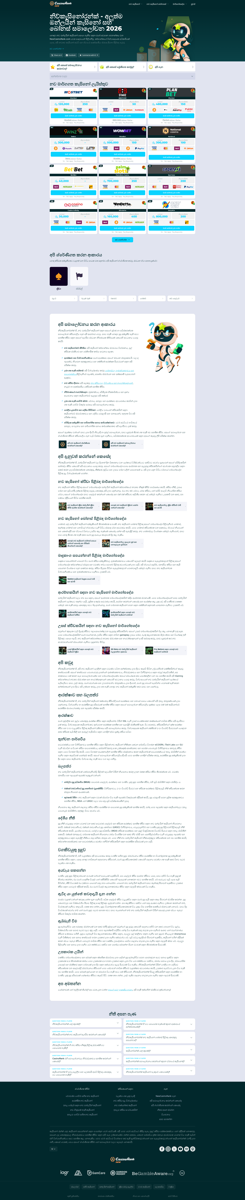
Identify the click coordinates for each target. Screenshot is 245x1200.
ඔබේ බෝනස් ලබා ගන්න (73, 116)
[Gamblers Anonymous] (78, 1173)
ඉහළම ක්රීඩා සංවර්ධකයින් (125, 1109)
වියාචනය (165, 1114)
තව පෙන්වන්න (121, 239)
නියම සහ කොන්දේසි (141, 1196)
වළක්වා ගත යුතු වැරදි (125, 1096)
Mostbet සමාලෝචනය (73, 120)
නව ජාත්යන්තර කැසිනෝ (125, 1105)
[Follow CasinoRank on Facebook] (162, 1149)
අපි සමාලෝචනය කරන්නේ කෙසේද (166, 1100)
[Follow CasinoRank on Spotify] (186, 1149)
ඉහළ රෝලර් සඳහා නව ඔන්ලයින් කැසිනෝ (82, 1105)
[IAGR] (64, 1173)
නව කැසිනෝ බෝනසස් (156, 4)
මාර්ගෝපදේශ (178, 4)
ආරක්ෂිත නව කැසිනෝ (82, 1100)
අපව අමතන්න (165, 1119)
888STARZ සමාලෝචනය (122, 120)
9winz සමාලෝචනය (73, 158)
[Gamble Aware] (153, 1173)
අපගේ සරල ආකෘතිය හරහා (120, 989)
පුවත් (193, 4)
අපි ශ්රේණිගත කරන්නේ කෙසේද (165, 1105)
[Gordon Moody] (118, 1173)
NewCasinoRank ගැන (166, 1096)
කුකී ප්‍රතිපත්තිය (73, 1196)
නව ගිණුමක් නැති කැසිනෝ (82, 1109)
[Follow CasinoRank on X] (174, 1149)
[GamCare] (96, 1173)
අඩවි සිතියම (173, 1196)
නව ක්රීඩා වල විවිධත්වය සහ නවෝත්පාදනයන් (112, 383)
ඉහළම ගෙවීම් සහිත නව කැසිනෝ (82, 1114)
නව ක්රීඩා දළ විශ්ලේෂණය (125, 1100)
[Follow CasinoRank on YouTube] (180, 1149)
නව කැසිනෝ (134, 4)
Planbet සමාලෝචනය (171, 120)
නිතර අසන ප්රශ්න (165, 1109)
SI (52, 1149)
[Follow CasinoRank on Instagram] (168, 1149)
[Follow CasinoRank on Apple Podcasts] (192, 1149)
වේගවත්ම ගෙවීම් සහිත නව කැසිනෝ (82, 1096)
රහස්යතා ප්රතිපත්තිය (106, 1196)
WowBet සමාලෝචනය (122, 158)
